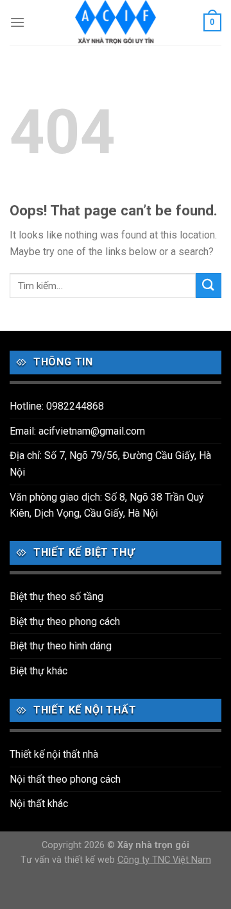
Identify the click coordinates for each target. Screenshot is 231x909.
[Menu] (17, 22)
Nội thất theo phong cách (65, 779)
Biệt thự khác (38, 671)
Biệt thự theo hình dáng (61, 646)
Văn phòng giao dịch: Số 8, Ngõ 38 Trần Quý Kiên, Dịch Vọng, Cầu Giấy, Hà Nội (107, 505)
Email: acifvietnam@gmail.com (77, 431)
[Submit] (208, 285)
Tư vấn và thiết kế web (69, 860)
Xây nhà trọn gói (153, 845)
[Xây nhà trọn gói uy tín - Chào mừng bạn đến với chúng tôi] (115, 22)
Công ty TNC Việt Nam (164, 860)
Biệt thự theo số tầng (56, 596)
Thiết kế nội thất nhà (54, 754)
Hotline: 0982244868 (57, 406)
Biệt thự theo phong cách (65, 621)
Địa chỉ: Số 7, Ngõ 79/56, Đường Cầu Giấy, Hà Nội (110, 463)
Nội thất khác (39, 803)
